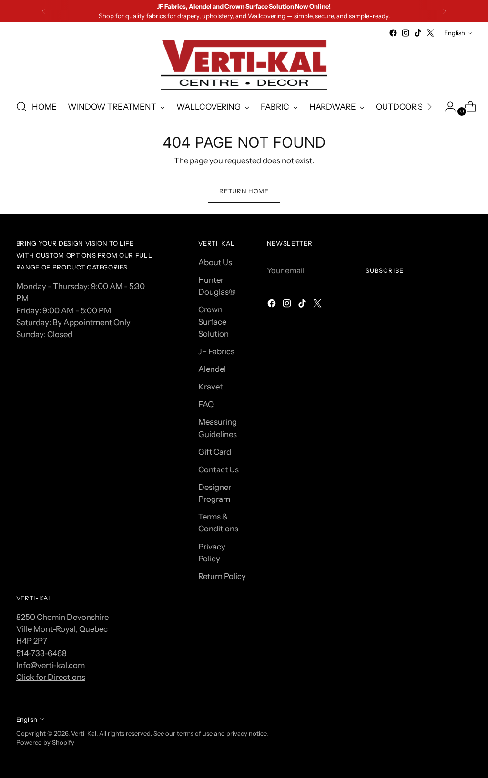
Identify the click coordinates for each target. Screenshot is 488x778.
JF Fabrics (216, 351)
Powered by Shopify (45, 742)
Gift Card (214, 452)
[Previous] (43, 11)
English (454, 33)
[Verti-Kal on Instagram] (405, 33)
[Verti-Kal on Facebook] (393, 33)
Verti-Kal (83, 733)
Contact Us (218, 469)
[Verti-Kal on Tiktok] (418, 33)
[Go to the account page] (446, 106)
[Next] (444, 11)
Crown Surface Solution (213, 321)
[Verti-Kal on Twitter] (430, 33)
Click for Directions (50, 677)
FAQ (206, 404)
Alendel (212, 369)
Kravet (210, 386)
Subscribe (385, 270)
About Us (215, 262)
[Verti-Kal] (244, 65)
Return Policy (222, 576)
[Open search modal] (21, 106)
